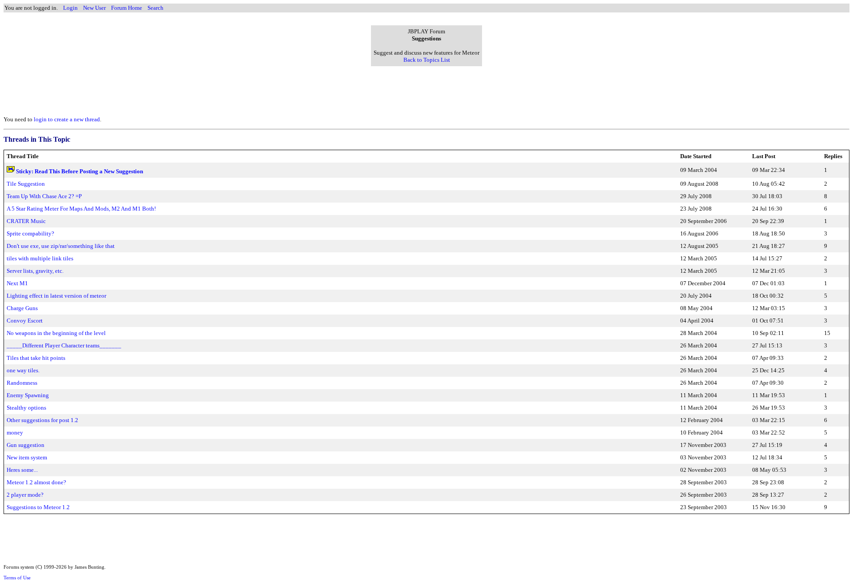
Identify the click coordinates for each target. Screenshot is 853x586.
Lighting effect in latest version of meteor (56, 295)
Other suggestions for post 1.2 (42, 420)
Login (70, 7)
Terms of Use (17, 577)
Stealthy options (26, 407)
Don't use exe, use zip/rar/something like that (61, 246)
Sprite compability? (30, 233)
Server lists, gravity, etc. (35, 270)
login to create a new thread (67, 119)
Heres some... (22, 469)
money (15, 432)
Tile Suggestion (26, 183)
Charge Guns (22, 308)
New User (94, 7)
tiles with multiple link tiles (40, 258)
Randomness (22, 382)
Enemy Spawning (28, 395)
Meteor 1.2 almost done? (36, 482)
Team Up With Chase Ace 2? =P (44, 196)
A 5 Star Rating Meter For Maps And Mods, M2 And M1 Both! (81, 208)
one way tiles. (23, 370)
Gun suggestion (25, 445)
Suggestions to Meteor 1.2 (38, 507)
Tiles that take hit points (36, 358)
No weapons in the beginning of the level (56, 333)
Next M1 (17, 283)
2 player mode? (25, 494)
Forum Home (126, 7)
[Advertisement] (426, 88)
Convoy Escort (25, 320)
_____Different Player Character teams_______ (64, 345)
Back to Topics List (426, 59)
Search (155, 7)
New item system (27, 457)
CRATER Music (26, 221)
